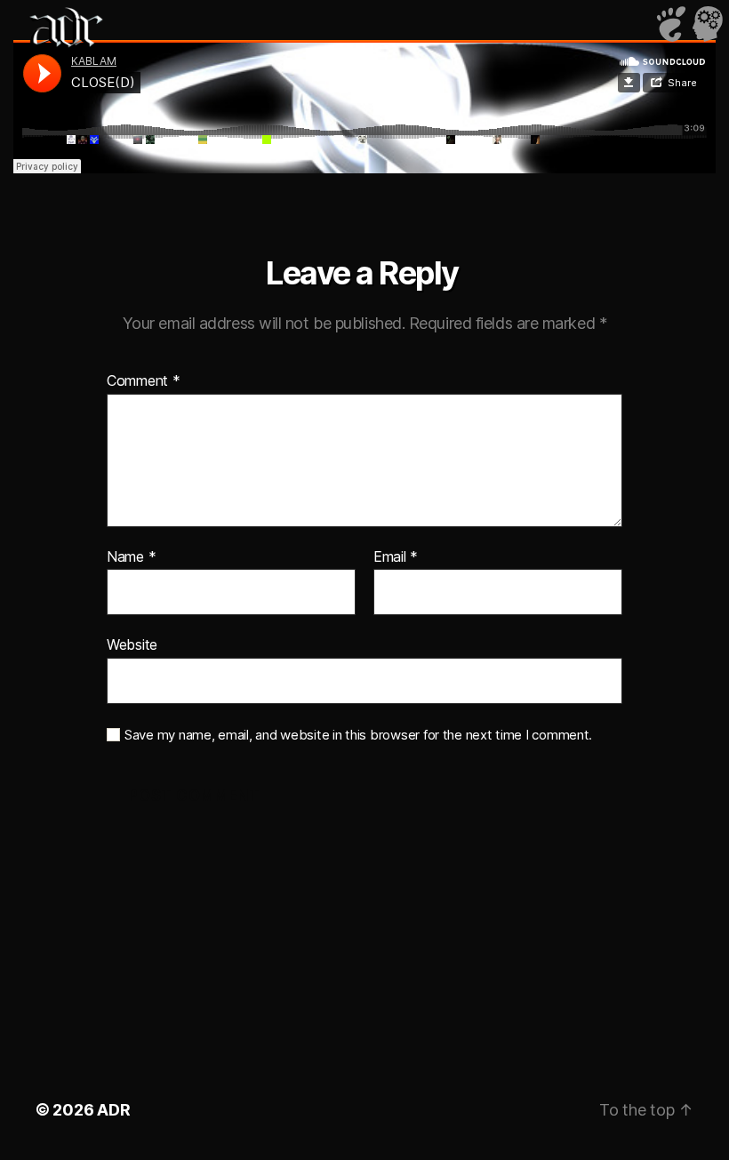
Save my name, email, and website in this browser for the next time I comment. (358, 735)
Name (131, 557)
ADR (113, 1109)
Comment (143, 381)
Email (395, 557)
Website (132, 644)
